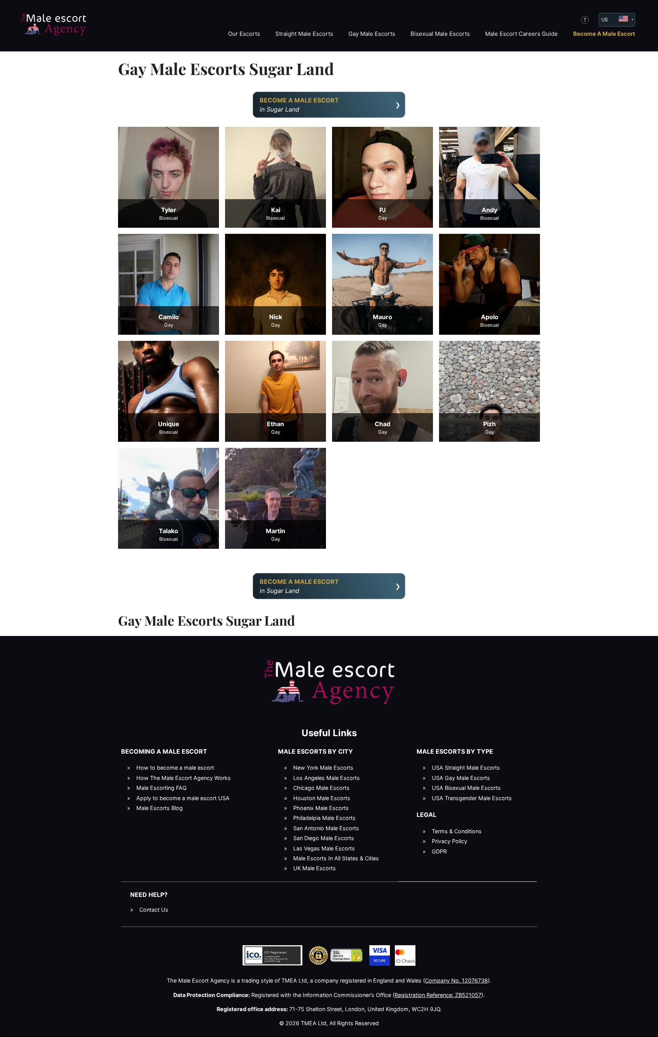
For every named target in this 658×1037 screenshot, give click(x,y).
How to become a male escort (175, 767)
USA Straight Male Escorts (466, 767)
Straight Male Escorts (304, 33)
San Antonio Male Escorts (326, 828)
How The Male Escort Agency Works (183, 778)
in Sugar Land (299, 104)
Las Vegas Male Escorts (324, 848)
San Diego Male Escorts (323, 838)
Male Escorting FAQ (161, 788)
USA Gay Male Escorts (461, 778)
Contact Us (153, 909)
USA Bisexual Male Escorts (466, 788)
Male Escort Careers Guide (521, 33)
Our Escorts (244, 33)
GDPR (439, 851)
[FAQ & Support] (585, 20)
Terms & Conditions (457, 831)
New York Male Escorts (323, 767)
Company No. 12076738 (456, 980)
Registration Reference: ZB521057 (437, 995)
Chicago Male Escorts (321, 788)
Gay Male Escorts (371, 33)
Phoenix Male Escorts (321, 808)
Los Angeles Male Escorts (326, 778)
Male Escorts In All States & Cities (336, 858)
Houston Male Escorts (321, 798)
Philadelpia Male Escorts (324, 818)
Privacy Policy (449, 841)
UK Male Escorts (314, 868)
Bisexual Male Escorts (440, 33)
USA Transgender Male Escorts (472, 798)
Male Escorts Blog (159, 808)
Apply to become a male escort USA (183, 798)
